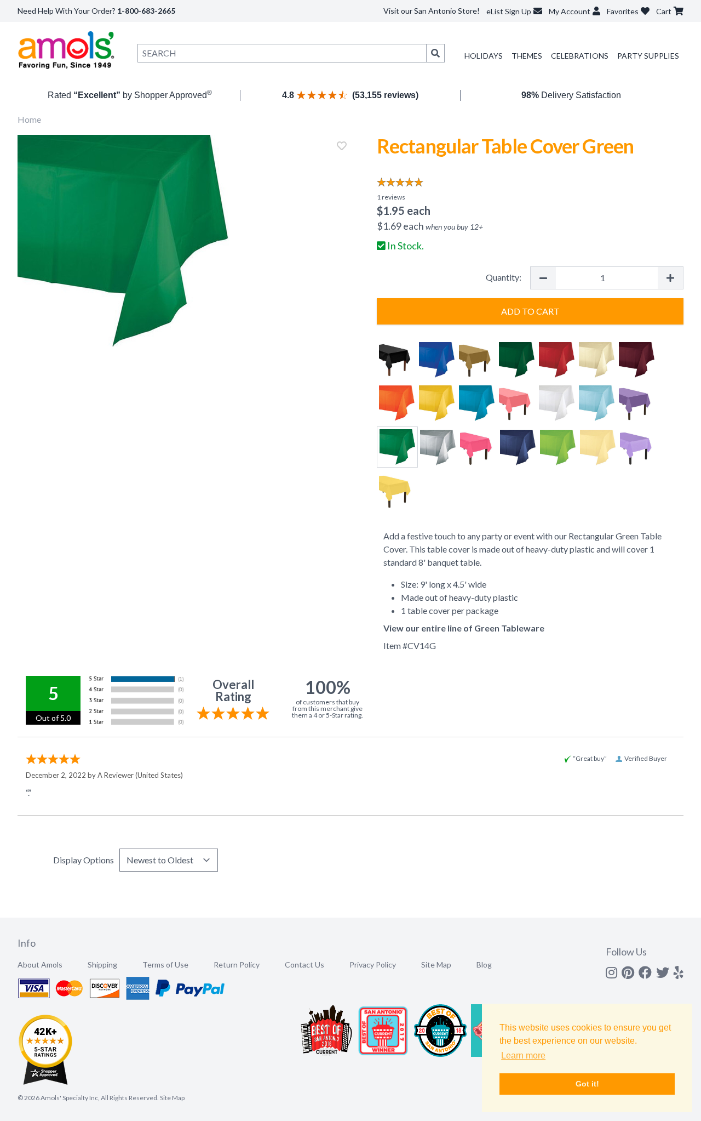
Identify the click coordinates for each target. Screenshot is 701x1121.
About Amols (40, 964)
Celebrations (579, 55)
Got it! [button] (587, 1083)
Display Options (83, 860)
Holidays (483, 55)
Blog (484, 964)
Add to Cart (530, 311)
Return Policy (237, 964)
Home (29, 119)
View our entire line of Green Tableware (463, 628)
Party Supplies (648, 55)
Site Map (436, 964)
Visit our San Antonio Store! (431, 10)
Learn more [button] (523, 1055)
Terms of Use (165, 964)
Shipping (102, 964)
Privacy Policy (372, 964)
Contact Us (304, 964)
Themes (527, 55)
